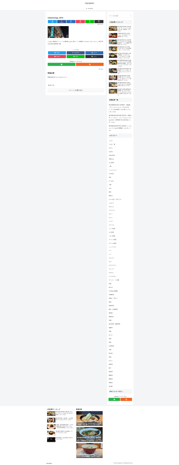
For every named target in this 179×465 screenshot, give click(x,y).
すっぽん (111, 181)
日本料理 (111, 346)
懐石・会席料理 (113, 309)
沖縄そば (111, 159)
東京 (110, 192)
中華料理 (111, 294)
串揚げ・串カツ (113, 298)
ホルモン (111, 272)
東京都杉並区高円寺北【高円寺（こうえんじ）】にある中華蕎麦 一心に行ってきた (120, 128)
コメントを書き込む (76, 90)
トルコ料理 (112, 236)
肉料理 (111, 364)
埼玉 (110, 177)
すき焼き (111, 173)
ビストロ (111, 258)
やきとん (111, 206)
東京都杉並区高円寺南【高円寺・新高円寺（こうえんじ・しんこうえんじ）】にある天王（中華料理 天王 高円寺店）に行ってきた (120, 119)
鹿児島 (111, 313)
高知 (110, 283)
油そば (111, 287)
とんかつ (111, 203)
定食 (110, 338)
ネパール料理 (112, 243)
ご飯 (110, 166)
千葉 (110, 184)
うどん (111, 140)
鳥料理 (111, 371)
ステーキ (111, 225)
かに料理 (111, 162)
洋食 (110, 349)
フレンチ (111, 269)
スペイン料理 (112, 239)
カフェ (111, 217)
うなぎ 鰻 (112, 144)
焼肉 (110, 357)
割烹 (110, 302)
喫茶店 (111, 382)
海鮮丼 (111, 327)
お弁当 (111, 151)
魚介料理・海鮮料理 (114, 324)
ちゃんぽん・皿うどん (115, 199)
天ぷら (111, 335)
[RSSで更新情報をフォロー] (90, 64)
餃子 (110, 368)
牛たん (111, 360)
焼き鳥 (111, 353)
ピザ (110, 261)
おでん (111, 148)
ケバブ (111, 221)
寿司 (110, 342)
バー (110, 250)
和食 (110, 331)
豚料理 (111, 379)
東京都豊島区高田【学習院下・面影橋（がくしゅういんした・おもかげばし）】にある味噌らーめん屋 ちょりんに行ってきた (120, 108)
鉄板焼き (111, 316)
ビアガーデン (112, 265)
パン (110, 254)
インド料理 (112, 228)
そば (110, 188)
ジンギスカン (112, 276)
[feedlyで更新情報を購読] (61, 64)
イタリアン (112, 210)
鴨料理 (111, 375)
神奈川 (111, 195)
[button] (130, 16)
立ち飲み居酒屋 (113, 291)
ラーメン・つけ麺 (114, 280)
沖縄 (110, 320)
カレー (111, 214)
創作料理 (111, 305)
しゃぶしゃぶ (112, 170)
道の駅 (111, 386)
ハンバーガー (112, 247)
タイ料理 (111, 232)
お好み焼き (112, 155)
